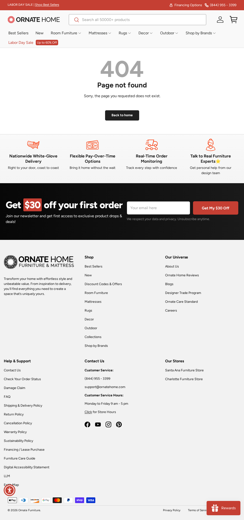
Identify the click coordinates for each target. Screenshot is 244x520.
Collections (93, 337)
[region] (122, 157)
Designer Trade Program (183, 293)
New (88, 275)
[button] (233, 19)
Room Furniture (96, 293)
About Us (172, 266)
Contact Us (12, 370)
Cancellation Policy (18, 423)
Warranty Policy (15, 432)
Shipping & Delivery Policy (23, 406)
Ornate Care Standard (181, 302)
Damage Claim (14, 388)
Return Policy (14, 414)
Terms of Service (198, 510)
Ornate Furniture (29, 510)
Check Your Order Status (22, 379)
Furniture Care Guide (19, 458)
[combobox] (137, 19)
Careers (171, 310)
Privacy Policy (171, 510)
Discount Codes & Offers (103, 284)
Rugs (88, 310)
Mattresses (93, 302)
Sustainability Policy (18, 441)
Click (88, 412)
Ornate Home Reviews (182, 275)
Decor (89, 319)
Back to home (122, 115)
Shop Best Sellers (47, 4)
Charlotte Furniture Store (184, 379)
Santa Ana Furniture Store (184, 370)
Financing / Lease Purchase (24, 450)
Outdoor (91, 328)
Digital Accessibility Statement (26, 467)
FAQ (7, 397)
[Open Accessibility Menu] (9, 490)
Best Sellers (93, 266)
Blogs (169, 284)
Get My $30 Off (215, 208)
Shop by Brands (96, 346)
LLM (7, 476)
